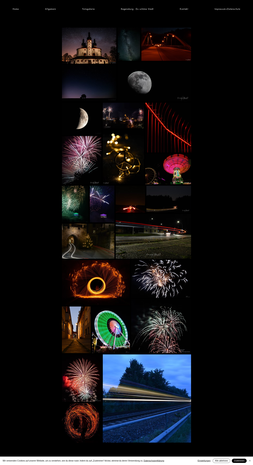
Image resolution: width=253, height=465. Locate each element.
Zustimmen (239, 461)
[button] (88, 9)
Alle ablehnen (221, 461)
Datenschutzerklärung (154, 461)
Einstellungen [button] (204, 461)
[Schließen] (249, 461)
